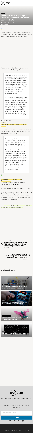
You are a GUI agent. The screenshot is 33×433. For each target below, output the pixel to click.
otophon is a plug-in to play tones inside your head (15, 334)
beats (5, 205)
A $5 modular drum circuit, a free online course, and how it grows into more (14, 287)
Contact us (14, 430)
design (8, 205)
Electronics (16, 205)
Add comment (5, 24)
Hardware (29, 205)
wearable (20, 207)
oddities (3, 207)
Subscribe (16, 417)
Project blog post (6, 120)
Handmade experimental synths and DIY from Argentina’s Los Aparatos (16, 318)
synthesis (11, 207)
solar (7, 207)
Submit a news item (24, 430)
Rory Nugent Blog (6, 181)
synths (16, 207)
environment (22, 205)
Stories (3, 13)
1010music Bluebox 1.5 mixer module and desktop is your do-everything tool (14, 302)
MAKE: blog (16, 184)
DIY (11, 205)
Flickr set (3, 122)
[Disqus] (16, 361)
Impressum (6, 430)
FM (26, 205)
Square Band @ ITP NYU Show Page (11, 179)
